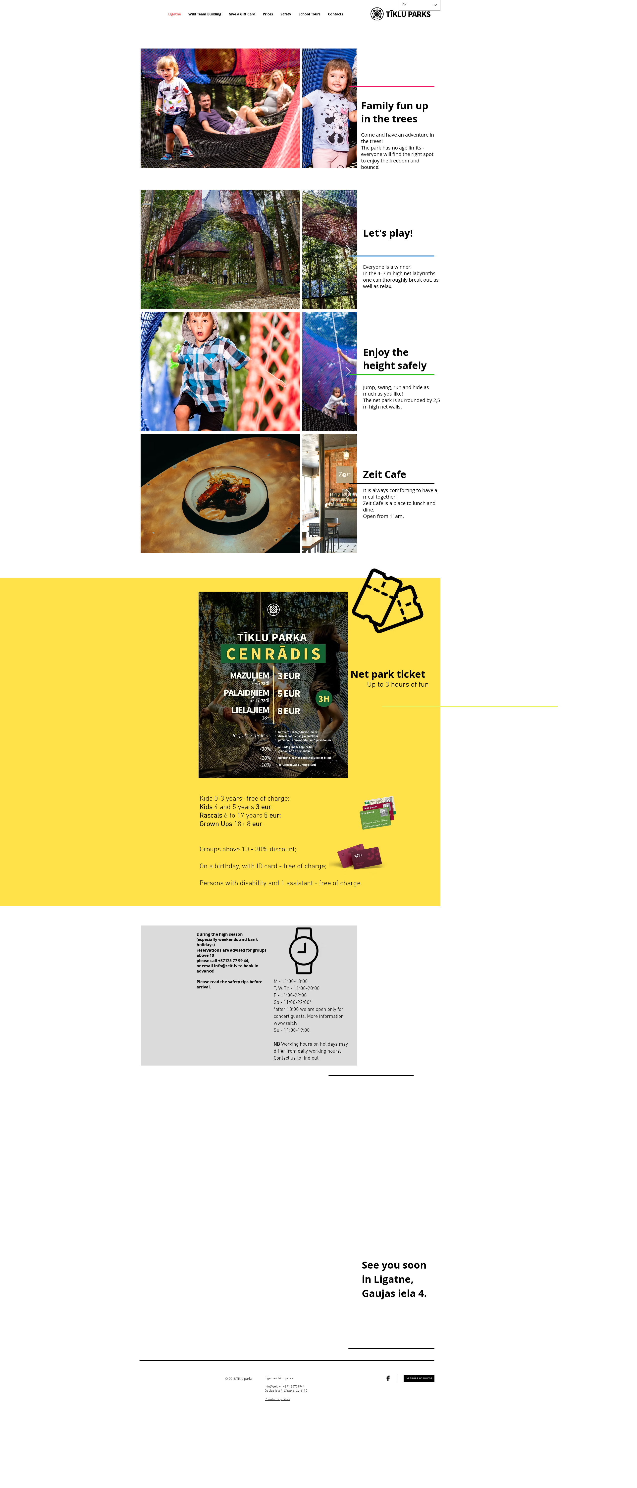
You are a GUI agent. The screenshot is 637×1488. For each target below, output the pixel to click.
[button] (277, 1399)
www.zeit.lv (285, 1023)
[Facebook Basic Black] (388, 1378)
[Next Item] (348, 108)
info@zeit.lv (225, 966)
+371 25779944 (294, 1387)
